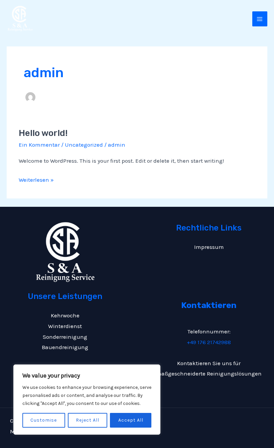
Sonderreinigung (65, 336)
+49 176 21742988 (209, 342)
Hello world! (43, 133)
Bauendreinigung (65, 347)
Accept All (130, 420)
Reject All (87, 420)
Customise (43, 420)
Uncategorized (84, 144)
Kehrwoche (65, 315)
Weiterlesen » (36, 179)
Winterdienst (65, 326)
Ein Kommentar (39, 144)
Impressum (209, 247)
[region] (86, 399)
